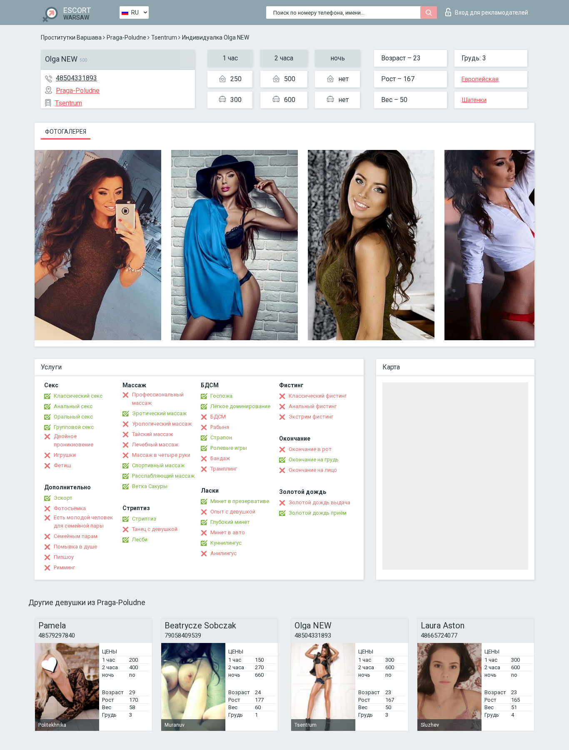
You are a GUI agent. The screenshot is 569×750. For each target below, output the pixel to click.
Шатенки (474, 100)
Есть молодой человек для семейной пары (83, 521)
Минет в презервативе (239, 501)
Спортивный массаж (158, 465)
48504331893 (76, 78)
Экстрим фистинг (311, 417)
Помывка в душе (75, 546)
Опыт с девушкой (232, 511)
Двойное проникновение (73, 440)
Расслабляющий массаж (163, 476)
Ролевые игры (228, 448)
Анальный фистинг (313, 406)
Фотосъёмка (70, 508)
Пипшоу (64, 557)
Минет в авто (227, 532)
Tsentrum (164, 37)
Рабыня (219, 427)
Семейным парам (75, 536)
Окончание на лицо (313, 470)
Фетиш (62, 465)
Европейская (480, 79)
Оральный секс (73, 417)
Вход (491, 12)
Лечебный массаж (155, 444)
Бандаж (220, 458)
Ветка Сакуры (149, 486)
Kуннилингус (226, 543)
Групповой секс (74, 427)
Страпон (221, 437)
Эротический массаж (159, 413)
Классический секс (78, 396)
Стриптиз (144, 519)
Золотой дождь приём (318, 513)
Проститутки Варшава (71, 37)
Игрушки (65, 455)
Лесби (139, 539)
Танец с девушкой (154, 529)
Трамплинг (223, 469)
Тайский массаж (152, 434)
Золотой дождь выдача (319, 502)
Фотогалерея (65, 131)
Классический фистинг (318, 396)
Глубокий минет (230, 522)
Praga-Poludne (126, 37)
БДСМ (218, 417)
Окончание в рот (310, 449)
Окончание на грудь (314, 459)
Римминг (64, 567)
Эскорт (63, 498)
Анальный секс (73, 406)
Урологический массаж (162, 424)
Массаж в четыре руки (161, 455)
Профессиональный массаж (158, 398)
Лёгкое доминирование (240, 406)
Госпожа (221, 396)
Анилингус (223, 553)
